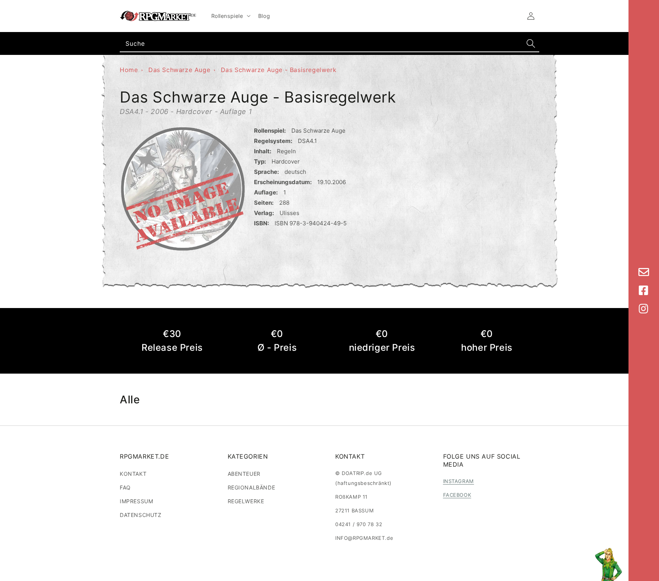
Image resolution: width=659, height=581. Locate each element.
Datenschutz (141, 515)
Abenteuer (244, 473)
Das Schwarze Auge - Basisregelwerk (278, 70)
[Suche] (530, 43)
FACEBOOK (457, 495)
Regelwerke (246, 501)
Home (129, 70)
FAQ (125, 487)
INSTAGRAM (458, 481)
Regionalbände (251, 487)
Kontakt (133, 473)
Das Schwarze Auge (179, 70)
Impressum (136, 501)
